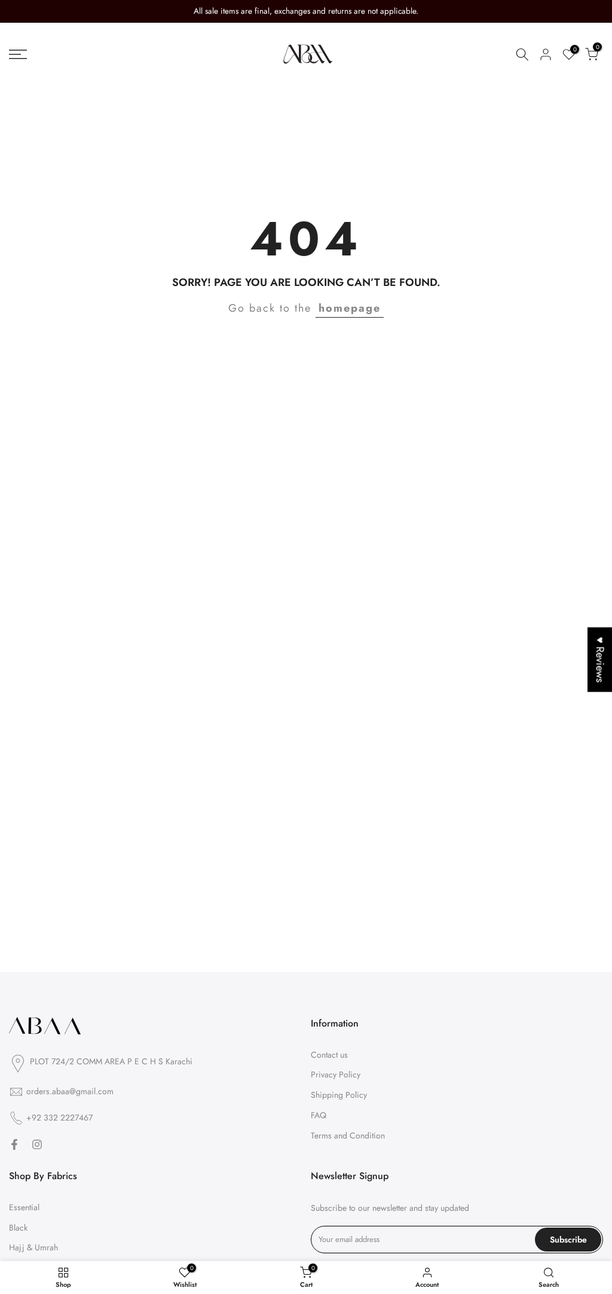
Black (18, 1228)
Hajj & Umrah (33, 1247)
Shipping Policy (339, 1095)
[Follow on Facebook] (14, 1144)
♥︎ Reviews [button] (600, 659)
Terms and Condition (348, 1135)
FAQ (318, 1115)
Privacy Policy (335, 1074)
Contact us (329, 1055)
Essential (24, 1207)
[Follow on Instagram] (37, 1144)
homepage (350, 308)
